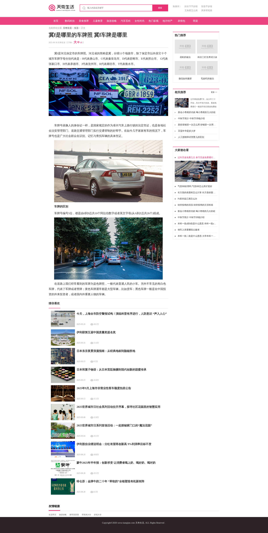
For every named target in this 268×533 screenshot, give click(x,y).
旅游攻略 (112, 21)
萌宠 (195, 21)
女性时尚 (140, 21)
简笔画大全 (86, 515)
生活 (76, 28)
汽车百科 (126, 21)
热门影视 (154, 21)
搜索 (160, 8)
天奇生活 (67, 28)
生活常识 (52, 515)
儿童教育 (98, 21)
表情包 (181, 21)
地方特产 (167, 21)
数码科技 (70, 21)
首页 (55, 21)
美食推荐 (84, 21)
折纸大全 (97, 515)
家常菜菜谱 (74, 515)
